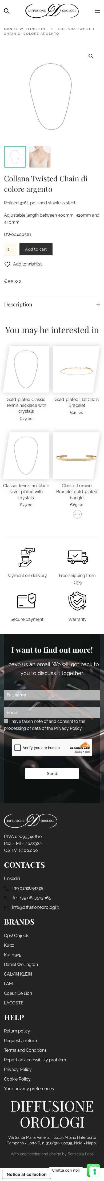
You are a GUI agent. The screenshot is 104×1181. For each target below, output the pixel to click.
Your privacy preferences (29, 1088)
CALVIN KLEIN (18, 974)
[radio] (77, 514)
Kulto (9, 945)
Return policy (17, 1031)
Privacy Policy (68, 728)
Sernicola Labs (81, 1154)
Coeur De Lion (18, 993)
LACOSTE (13, 1002)
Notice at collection (27, 1174)
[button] (97, 10)
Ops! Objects (16, 935)
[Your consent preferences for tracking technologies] (95, 1172)
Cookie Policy (17, 1079)
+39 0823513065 (35, 897)
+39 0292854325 (27, 888)
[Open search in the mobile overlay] (6, 10)
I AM (8, 983)
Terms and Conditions (25, 1050)
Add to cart (36, 249)
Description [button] (18, 304)
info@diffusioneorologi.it (35, 907)
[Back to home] (52, 10)
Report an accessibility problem (35, 1059)
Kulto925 (12, 954)
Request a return (20, 1040)
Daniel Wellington (21, 964)
